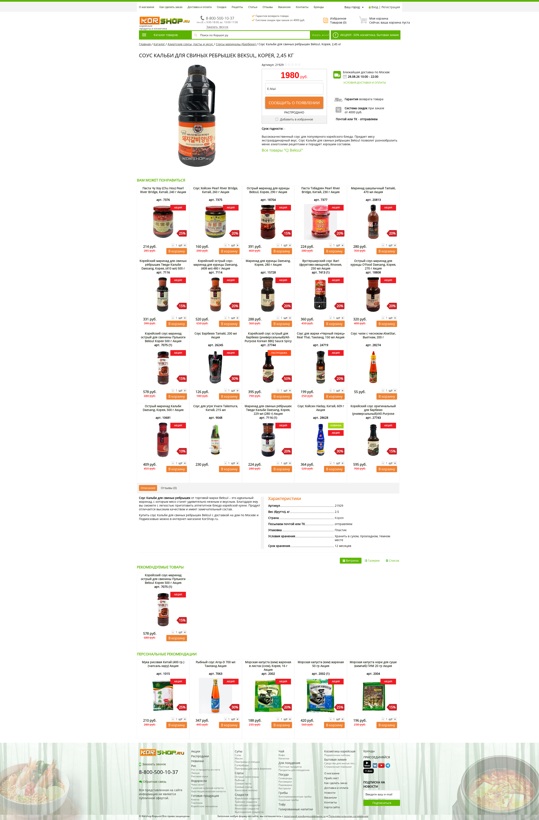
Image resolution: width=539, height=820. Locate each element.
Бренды (319, 7)
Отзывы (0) (169, 488)
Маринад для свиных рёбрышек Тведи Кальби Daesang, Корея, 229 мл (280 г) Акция (268, 410)
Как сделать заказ (170, 7)
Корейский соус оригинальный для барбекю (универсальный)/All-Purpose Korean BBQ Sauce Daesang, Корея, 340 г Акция (373, 413)
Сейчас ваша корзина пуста (384, 20)
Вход (374, 7)
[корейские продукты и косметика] (141, 14)
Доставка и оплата (200, 7)
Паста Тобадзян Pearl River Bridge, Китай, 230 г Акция (320, 190)
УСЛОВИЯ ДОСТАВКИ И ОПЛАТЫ (364, 82)
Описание (148, 488)
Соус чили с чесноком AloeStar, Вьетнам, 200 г (373, 335)
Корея (339, 518)
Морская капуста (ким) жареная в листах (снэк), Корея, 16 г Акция (268, 666)
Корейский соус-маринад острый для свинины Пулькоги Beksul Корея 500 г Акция (163, 337)
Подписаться (381, 803)
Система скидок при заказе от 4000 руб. (280, 20)
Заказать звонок (217, 27)
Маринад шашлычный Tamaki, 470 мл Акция (373, 190)
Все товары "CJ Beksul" (282, 150)
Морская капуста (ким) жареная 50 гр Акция (321, 664)
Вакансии (284, 7)
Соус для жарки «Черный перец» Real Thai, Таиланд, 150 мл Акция (321, 335)
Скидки (221, 7)
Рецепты (237, 7)
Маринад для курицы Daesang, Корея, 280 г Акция (268, 263)
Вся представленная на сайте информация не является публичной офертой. (160, 794)
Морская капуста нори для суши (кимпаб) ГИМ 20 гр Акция (373, 664)
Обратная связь (154, 782)
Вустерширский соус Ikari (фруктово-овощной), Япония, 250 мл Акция (320, 264)
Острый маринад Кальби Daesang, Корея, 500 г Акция (163, 408)
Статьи (252, 7)
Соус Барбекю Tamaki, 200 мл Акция (216, 335)
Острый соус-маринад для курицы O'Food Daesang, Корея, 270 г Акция (373, 264)
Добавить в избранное (296, 119)
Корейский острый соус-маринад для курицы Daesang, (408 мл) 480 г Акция (215, 264)
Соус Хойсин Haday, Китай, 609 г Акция (321, 408)
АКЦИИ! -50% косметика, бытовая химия (369, 35)
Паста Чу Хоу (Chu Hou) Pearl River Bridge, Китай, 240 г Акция (163, 190)
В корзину (176, 251)
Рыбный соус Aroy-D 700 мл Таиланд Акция (215, 664)
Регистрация (391, 7)
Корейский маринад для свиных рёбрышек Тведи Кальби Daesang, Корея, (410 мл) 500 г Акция (163, 266)
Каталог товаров (166, 35)
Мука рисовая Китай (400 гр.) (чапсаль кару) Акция (163, 664)
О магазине (146, 7)
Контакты (302, 7)
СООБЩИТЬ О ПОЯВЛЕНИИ (294, 102)
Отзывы (268, 7)
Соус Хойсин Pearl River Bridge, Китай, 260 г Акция (215, 190)
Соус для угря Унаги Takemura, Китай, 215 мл (215, 408)
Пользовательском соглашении (348, 816)
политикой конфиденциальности (305, 816)
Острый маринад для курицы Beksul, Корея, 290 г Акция (268, 190)
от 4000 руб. (353, 112)
